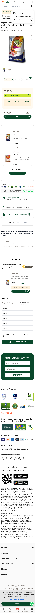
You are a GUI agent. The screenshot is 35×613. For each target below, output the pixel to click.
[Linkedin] (24, 458)
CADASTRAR (17, 375)
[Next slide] (33, 283)
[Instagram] (2, 458)
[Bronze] (18, 396)
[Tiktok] (19, 458)
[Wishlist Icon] (28, 6)
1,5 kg (17, 79)
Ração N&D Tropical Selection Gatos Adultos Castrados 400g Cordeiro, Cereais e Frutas (21, 137)
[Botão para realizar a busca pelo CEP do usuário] (31, 20)
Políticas (4, 574)
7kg (26, 79)
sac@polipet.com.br (21, 449)
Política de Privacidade (17, 599)
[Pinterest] (11, 458)
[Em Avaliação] (5, 187)
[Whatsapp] (15, 458)
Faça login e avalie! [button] (19, 341)
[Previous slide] (2, 283)
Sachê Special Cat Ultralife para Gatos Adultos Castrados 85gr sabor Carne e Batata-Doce (21, 158)
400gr (8, 79)
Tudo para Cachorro (9, 558)
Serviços (4, 553)
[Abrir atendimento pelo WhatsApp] (32, 604)
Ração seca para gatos (8, 18)
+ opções (15, 134)
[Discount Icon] (25, 6)
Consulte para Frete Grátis (22, 287)
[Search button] (21, 6)
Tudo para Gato (7, 564)
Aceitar (17, 603)
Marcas (4, 569)
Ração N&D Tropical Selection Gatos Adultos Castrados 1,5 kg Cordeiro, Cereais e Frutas (19, 277)
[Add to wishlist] (31, 39)
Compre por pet (8, 16)
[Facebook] (7, 458)
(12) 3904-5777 (6, 449)
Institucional (6, 548)
